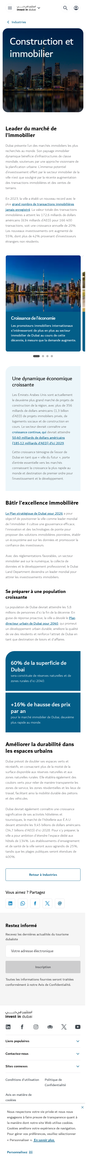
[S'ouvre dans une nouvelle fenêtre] (10, 903)
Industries (19, 22)
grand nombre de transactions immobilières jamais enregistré (40, 207)
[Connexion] (76, 7)
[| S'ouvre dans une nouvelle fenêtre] (36, 1027)
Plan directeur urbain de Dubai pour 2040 (40, 620)
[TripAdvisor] (50, 1027)
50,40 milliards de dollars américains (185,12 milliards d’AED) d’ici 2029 (38, 440)
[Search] (65, 8)
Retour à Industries (43, 875)
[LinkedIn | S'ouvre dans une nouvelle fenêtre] (8, 1027)
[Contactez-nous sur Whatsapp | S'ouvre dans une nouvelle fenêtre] (23, 903)
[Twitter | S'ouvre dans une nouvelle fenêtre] (64, 1027)
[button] (19, 1152)
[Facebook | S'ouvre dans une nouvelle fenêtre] (22, 1027)
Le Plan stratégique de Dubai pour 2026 (34, 513)
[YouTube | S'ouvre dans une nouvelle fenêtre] (77, 1027)
